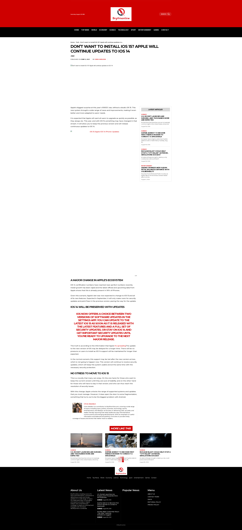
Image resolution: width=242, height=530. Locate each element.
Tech (77, 42)
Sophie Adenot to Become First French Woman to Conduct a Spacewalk (153, 135)
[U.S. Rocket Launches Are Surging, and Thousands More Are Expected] (86, 440)
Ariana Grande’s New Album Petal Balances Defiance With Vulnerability (155, 169)
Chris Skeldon (100, 59)
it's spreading (120, 346)
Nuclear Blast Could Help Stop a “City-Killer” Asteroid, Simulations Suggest (154, 153)
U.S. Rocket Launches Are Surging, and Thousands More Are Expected (155, 118)
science (144, 114)
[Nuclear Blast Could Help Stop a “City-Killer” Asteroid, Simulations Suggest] (155, 440)
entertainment (146, 166)
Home (73, 42)
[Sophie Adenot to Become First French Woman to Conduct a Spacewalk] (121, 440)
